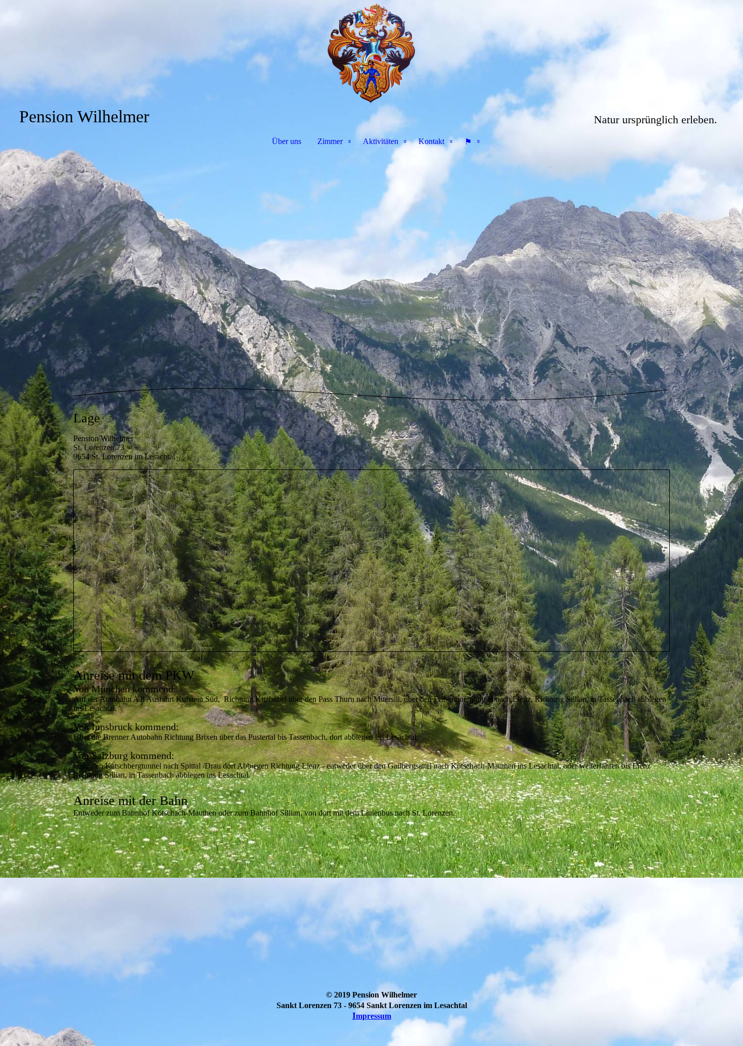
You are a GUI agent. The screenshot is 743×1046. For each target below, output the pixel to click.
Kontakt (431, 141)
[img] (371, 53)
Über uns (286, 141)
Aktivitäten (380, 141)
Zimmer (330, 141)
